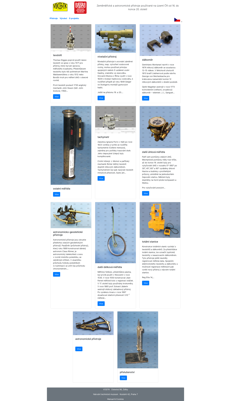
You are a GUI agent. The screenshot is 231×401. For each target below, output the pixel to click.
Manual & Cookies (115, 399)
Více (57, 96)
